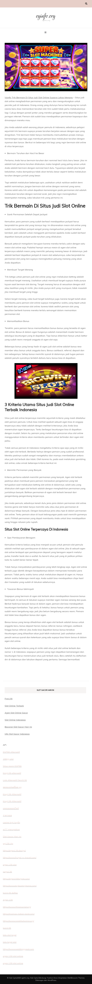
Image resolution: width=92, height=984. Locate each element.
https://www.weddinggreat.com (18, 949)
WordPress (51, 980)
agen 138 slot (10, 864)
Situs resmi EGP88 (12, 766)
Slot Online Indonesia (15, 720)
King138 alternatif (12, 773)
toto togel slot (9, 942)
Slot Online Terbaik (14, 705)
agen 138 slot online (13, 956)
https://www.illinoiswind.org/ (17, 907)
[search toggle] (86, 4)
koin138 (7, 928)
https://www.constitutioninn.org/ (18, 921)
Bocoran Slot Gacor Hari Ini (18, 726)
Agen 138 (8, 899)
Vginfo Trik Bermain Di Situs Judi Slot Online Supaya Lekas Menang (39, 97)
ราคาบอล (7, 815)
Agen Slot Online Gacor (16, 712)
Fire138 (8, 698)
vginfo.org (46, 16)
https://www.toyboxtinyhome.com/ (20, 885)
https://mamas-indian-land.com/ (18, 914)
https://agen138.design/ (14, 850)
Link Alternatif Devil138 (15, 780)
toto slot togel (9, 935)
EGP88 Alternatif (11, 752)
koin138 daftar (10, 892)
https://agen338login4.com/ (16, 878)
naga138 (7, 871)
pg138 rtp (8, 843)
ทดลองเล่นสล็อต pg (12, 787)
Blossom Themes (78, 978)
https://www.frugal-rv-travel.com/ (19, 857)
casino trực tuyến (11, 822)
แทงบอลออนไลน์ (11, 808)
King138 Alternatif (12, 794)
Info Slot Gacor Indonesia (17, 734)
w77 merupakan (11, 829)
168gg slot (8, 759)
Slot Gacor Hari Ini (12, 836)
